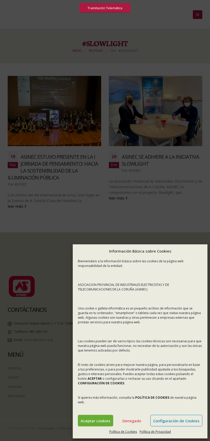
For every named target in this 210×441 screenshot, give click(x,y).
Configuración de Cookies (176, 420)
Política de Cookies (123, 431)
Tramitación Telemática (105, 8)
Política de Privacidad (155, 431)
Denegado (131, 420)
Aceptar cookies (95, 420)
